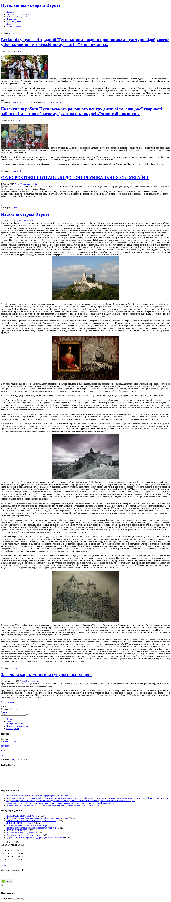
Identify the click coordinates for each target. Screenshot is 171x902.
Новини (10, 12)
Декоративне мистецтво (17, 726)
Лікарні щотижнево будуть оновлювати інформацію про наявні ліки (37, 796)
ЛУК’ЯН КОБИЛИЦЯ (16, 830)
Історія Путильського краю (18, 14)
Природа (10, 719)
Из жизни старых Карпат (25, 214)
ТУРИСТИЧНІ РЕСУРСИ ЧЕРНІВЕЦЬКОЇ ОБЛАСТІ (31, 820)
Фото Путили (12, 728)
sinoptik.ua (15, 759)
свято (58, 102)
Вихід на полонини (15, 724)
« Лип (4, 865)
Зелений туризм (13, 21)
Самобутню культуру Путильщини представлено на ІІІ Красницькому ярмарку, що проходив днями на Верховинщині (60, 803)
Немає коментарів (28, 184)
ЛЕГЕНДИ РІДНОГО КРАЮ (19, 823)
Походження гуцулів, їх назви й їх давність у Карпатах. (31, 828)
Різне (8, 721)
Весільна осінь (48, 102)
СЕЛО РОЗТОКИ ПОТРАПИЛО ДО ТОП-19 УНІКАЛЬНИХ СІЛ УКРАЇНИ (75, 177)
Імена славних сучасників (18, 17)
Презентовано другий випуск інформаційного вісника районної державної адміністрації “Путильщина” (53, 805)
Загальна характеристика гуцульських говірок (46, 674)
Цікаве (9, 24)
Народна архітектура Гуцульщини (21, 832)
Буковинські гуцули (15, 26)
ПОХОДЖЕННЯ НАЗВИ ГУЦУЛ (21, 816)
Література (11, 19)
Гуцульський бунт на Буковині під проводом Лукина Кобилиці (35, 837)
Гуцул (18, 51)
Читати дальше (8, 702)
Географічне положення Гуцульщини (23, 835)
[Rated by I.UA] (7, 887)
